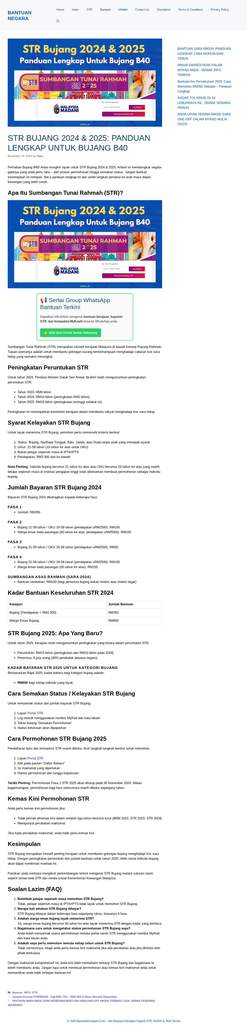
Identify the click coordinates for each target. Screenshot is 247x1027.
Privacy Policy (220, 9)
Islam (75, 9)
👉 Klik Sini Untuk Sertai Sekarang (70, 333)
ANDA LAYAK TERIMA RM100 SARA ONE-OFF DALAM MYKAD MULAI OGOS (204, 119)
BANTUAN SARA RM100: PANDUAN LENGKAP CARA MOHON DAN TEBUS (204, 53)
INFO (27, 992)
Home (60, 9)
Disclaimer (164, 9)
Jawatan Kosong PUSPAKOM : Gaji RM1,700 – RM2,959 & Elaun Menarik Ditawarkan (64, 996)
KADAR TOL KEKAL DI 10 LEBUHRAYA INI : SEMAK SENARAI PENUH (204, 103)
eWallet (122, 9)
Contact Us (142, 9)
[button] (58, 21)
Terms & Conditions (190, 9)
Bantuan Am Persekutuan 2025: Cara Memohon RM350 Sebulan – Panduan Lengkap (205, 86)
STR (89, 9)
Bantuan (105, 9)
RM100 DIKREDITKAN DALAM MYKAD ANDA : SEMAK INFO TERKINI (200, 70)
